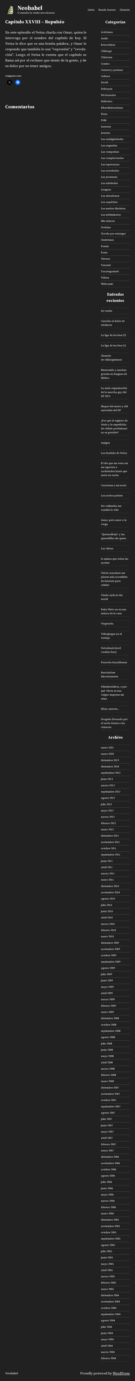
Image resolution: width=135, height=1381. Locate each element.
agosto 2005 (108, 1245)
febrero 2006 (108, 1207)
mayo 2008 (107, 1056)
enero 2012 (107, 829)
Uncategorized (110, 271)
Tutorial (106, 265)
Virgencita (107, 623)
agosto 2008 (108, 1037)
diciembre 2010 (110, 886)
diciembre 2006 (110, 1157)
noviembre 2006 (110, 1163)
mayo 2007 (107, 1131)
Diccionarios (108, 95)
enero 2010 (107, 936)
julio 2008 (106, 1043)
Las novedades (110, 170)
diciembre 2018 (110, 766)
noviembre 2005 (110, 1226)
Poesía (105, 246)
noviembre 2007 (110, 1094)
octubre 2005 (108, 1232)
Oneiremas (107, 240)
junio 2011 (107, 861)
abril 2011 (107, 867)
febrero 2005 (108, 1282)
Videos (105, 277)
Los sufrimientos (111, 214)
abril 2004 (107, 1345)
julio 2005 (106, 1251)
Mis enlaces (108, 221)
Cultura (105, 76)
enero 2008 (107, 1081)
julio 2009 (106, 974)
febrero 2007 (108, 1144)
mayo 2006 (107, 1194)
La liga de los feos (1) (113, 345)
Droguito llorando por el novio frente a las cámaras (114, 723)
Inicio (91, 10)
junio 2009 (107, 980)
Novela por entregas (113, 233)
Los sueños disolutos (113, 208)
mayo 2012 (107, 810)
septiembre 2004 (110, 1314)
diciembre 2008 (110, 1018)
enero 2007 (107, 1150)
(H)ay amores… (110, 709)
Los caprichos (109, 202)
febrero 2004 (108, 1358)
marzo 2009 (108, 999)
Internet (106, 126)
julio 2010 (106, 905)
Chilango (106, 51)
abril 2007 (107, 1138)
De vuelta (106, 311)
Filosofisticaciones (112, 107)
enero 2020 (107, 754)
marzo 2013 (108, 785)
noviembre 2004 (110, 1301)
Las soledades (109, 183)
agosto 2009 (108, 968)
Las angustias (109, 145)
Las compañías (110, 151)
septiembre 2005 (110, 1238)
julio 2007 (106, 1119)
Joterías (105, 133)
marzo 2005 (108, 1276)
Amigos (105, 443)
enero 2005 (107, 1289)
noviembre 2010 (110, 892)
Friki (103, 120)
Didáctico (106, 101)
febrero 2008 (108, 1075)
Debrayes (106, 89)
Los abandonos (110, 196)
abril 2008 (107, 1062)
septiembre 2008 (110, 1031)
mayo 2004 (107, 1339)
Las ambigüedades (112, 139)
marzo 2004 (108, 1352)
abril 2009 (107, 993)
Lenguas (106, 189)
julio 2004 (106, 1327)
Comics (105, 63)
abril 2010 (107, 917)
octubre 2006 (108, 1169)
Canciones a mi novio (113, 485)
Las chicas (107, 548)
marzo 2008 (108, 1068)
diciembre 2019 (110, 760)
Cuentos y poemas (112, 70)
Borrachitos (108, 45)
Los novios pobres (112, 495)
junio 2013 (107, 779)
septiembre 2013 (110, 772)
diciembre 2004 (110, 1295)
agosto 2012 (108, 798)
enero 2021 (107, 747)
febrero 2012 (108, 823)
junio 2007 (107, 1125)
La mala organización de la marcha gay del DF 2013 (114, 392)
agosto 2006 (108, 1175)
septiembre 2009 (110, 961)
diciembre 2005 (110, 1219)
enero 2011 (107, 879)
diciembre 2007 (110, 1087)
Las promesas (109, 177)
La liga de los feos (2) (113, 335)
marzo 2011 (108, 873)
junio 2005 (107, 1257)
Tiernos (105, 258)
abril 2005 (107, 1270)
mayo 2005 (107, 1264)
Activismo (107, 32)
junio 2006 (107, 1188)
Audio (104, 38)
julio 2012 (106, 804)
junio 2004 (107, 1333)
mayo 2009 (107, 987)
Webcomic (107, 284)
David (104, 82)
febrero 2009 (108, 1005)
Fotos (104, 114)
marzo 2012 (108, 817)
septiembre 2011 (110, 854)
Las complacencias (112, 158)
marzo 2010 (108, 924)
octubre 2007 (108, 1100)
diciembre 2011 (110, 835)
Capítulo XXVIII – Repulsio (34, 22)
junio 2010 (107, 911)
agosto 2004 (108, 1320)
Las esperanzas (110, 164)
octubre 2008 (108, 1024)
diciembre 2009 (110, 943)
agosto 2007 (108, 1112)
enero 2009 (107, 1012)
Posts (104, 252)
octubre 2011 (108, 848)
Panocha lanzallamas (114, 662)
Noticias (106, 227)
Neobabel (29, 8)
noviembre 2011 (110, 842)
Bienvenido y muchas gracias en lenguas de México (114, 374)
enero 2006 (107, 1213)
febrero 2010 (108, 930)
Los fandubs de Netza (114, 453)
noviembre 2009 (110, 949)
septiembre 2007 (110, 1106)
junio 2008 (107, 1050)
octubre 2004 (108, 1308)
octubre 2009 (108, 955)
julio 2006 (106, 1182)
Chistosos (106, 57)
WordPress (121, 1373)
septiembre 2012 (110, 791)
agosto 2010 (108, 898)
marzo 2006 (108, 1201)
